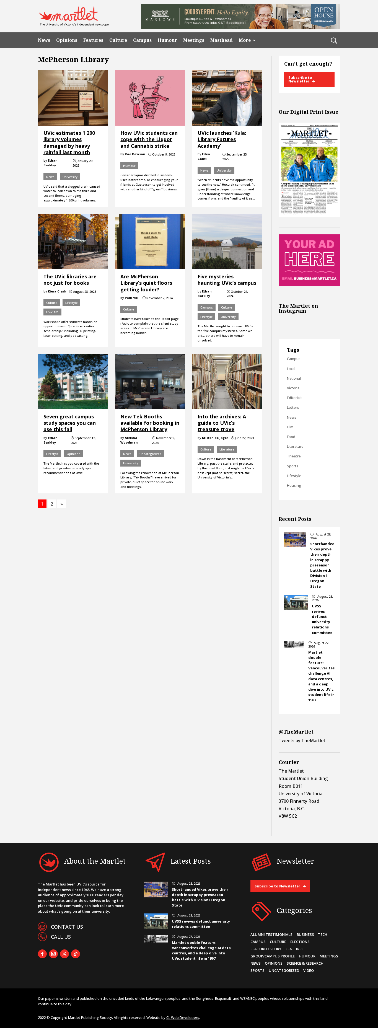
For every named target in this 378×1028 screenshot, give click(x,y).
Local (291, 368)
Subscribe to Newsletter (300, 79)
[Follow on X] (64, 953)
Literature (226, 449)
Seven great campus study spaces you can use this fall (69, 423)
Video (308, 970)
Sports (292, 465)
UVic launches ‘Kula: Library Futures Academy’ (222, 139)
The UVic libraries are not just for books (70, 279)
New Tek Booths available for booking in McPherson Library (149, 423)
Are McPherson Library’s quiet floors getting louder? (146, 283)
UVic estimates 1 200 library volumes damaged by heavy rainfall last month (69, 143)
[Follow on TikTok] (75, 953)
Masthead (221, 40)
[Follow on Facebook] (42, 953)
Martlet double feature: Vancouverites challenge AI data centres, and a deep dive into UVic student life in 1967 (321, 676)
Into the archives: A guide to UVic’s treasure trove (222, 423)
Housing (294, 485)
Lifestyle (71, 303)
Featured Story (265, 948)
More (245, 40)
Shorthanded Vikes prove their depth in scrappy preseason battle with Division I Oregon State (322, 565)
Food (291, 436)
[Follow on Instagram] (53, 953)
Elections (300, 941)
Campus (142, 40)
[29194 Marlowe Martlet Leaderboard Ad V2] (240, 27)
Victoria (293, 387)
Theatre (294, 456)
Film (290, 426)
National (294, 378)
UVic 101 (52, 312)
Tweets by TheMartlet (302, 740)
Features (93, 40)
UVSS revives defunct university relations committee (322, 619)
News (44, 40)
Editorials (294, 397)
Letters (293, 407)
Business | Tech (312, 934)
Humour (167, 40)
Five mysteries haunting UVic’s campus (227, 279)
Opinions (66, 40)
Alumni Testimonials (271, 934)
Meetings (193, 40)
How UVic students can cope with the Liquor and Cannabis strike (149, 139)
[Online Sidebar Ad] (309, 284)
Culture (118, 40)
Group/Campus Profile (272, 956)
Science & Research (305, 963)
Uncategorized (150, 454)
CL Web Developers (182, 1017)
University (70, 177)
